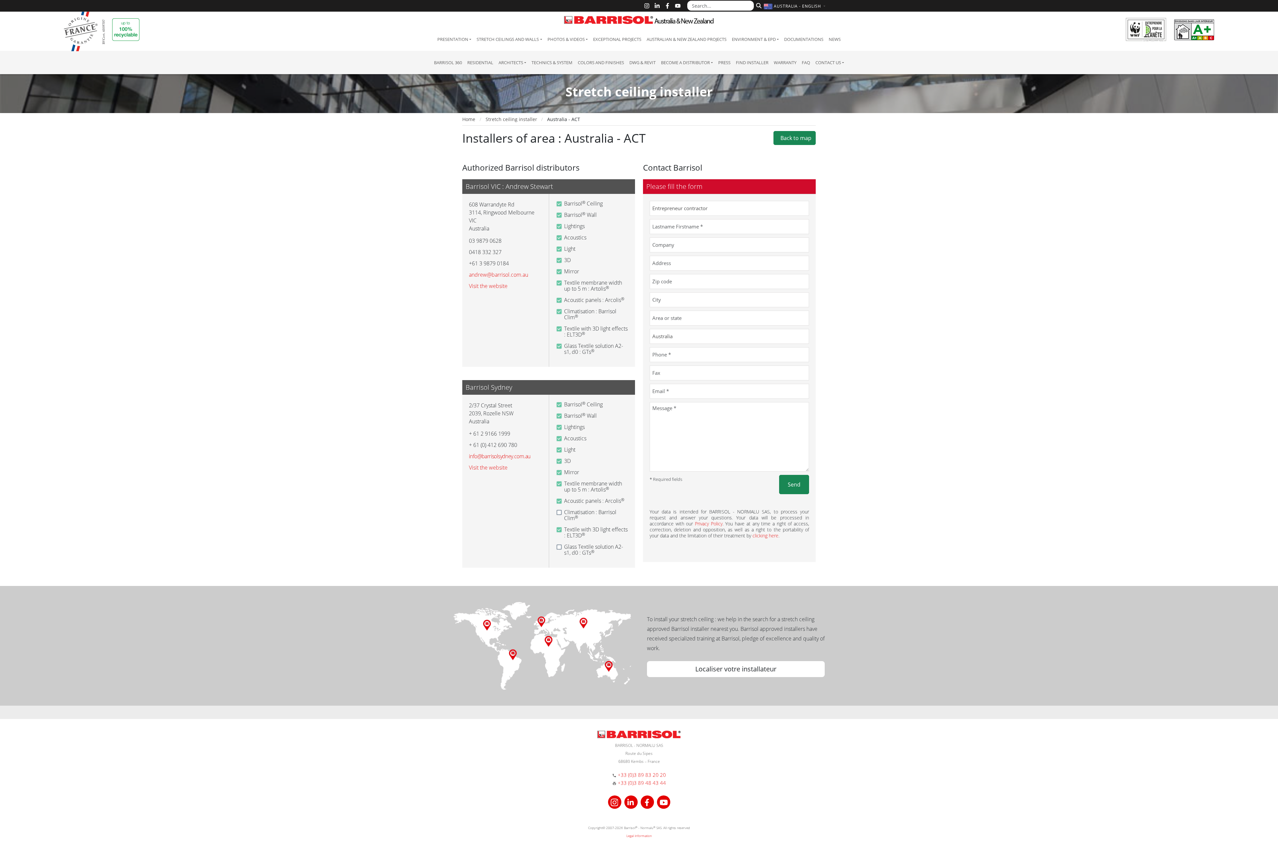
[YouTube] (678, 6)
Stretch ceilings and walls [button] (508, 39)
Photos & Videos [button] (566, 39)
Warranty (785, 63)
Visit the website (488, 286)
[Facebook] (667, 6)
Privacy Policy (709, 523)
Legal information (639, 835)
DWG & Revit (642, 63)
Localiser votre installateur (735, 668)
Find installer (752, 63)
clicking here (765, 535)
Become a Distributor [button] (685, 63)
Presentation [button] (452, 39)
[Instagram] (647, 6)
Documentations (803, 39)
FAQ (806, 63)
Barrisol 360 (448, 63)
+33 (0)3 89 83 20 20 (642, 775)
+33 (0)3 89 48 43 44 (642, 782)
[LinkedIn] (657, 6)
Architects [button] (511, 63)
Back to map (794, 138)
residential (480, 63)
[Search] (757, 5)
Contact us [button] (828, 63)
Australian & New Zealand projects (687, 39)
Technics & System (552, 63)
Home (468, 119)
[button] (795, 6)
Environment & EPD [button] (754, 39)
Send (794, 484)
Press (724, 63)
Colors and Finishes (601, 63)
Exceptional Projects (617, 39)
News (835, 39)
